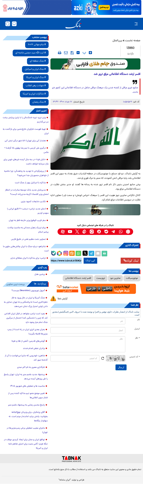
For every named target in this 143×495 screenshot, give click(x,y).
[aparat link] (62, 231)
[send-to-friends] (66, 52)
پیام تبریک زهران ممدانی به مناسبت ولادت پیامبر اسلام (28, 230)
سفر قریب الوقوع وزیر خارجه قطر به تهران (27, 220)
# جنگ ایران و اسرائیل (35, 69)
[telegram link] (113, 231)
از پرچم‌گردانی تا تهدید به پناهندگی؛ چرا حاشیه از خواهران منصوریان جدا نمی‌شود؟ (26, 173)
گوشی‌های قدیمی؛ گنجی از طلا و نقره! (28, 341)
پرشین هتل (39, 274)
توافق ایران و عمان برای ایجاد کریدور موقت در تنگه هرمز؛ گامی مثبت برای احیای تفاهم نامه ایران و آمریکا (26, 444)
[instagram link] (91, 231)
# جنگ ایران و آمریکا (36, 77)
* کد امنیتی (134, 357)
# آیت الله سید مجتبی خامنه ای (30, 53)
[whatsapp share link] (78, 253)
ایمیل (137, 329)
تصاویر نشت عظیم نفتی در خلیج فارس (28, 239)
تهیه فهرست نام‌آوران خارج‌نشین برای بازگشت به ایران (26, 131)
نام (138, 319)
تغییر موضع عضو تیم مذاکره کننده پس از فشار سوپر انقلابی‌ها (28, 395)
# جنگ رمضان (39, 102)
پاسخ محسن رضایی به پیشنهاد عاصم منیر (26, 405)
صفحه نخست (132, 41)
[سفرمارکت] (95, 289)
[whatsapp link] (120, 231)
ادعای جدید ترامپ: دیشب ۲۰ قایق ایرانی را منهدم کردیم (28, 211)
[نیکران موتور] (95, 209)
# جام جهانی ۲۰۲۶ (37, 44)
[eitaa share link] (72, 253)
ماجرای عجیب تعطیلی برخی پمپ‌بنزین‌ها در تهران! (27, 430)
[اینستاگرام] (65, 253)
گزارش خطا (63, 299)
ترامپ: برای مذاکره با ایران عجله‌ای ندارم (28, 258)
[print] (59, 52)
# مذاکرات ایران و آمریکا (34, 94)
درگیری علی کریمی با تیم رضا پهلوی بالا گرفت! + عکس (26, 150)
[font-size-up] (90, 52)
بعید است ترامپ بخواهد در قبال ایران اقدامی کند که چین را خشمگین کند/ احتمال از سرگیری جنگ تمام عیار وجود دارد (26, 318)
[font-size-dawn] (78, 52)
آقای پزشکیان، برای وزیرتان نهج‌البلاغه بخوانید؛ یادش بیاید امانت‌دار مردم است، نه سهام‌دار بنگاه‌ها (28, 417)
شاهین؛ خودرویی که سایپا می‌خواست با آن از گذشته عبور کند (26, 358)
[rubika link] (128, 231)
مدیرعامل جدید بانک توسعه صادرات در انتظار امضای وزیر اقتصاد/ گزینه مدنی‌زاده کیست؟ (27, 192)
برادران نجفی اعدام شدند (34, 348)
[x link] (77, 231)
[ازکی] (106, 7)
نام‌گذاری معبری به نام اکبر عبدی (31, 367)
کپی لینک (90, 261)
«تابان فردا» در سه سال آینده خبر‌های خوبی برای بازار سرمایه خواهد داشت (26, 162)
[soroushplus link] (99, 231)
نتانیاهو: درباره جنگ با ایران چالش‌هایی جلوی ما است (26, 249)
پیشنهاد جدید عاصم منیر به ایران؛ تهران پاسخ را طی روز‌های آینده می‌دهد (26, 377)
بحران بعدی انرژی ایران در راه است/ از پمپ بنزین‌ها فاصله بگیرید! (27, 332)
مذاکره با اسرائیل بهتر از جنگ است (30, 183)
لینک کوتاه (132, 260)
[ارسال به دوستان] (98, 253)
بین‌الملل (117, 41)
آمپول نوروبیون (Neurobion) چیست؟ (28, 290)
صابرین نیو (115, 278)
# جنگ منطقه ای (38, 61)
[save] (72, 53)
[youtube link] (70, 231)
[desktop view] (14, 23)
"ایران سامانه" (65, 480)
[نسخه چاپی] (104, 253)
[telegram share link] (91, 253)
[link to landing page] (73, 24)
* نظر (137, 338)
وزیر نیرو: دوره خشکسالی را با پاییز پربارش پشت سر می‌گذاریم (26, 120)
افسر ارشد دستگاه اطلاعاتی (78, 278)
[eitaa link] (84, 231)
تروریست (100, 278)
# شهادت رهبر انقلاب (36, 86)
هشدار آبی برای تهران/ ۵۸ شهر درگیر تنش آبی (25, 141)
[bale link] (106, 231)
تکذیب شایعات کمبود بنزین (33, 201)
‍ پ (84, 53)
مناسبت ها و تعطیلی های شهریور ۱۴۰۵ (27, 386)
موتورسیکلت (132, 278)
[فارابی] (95, 64)
